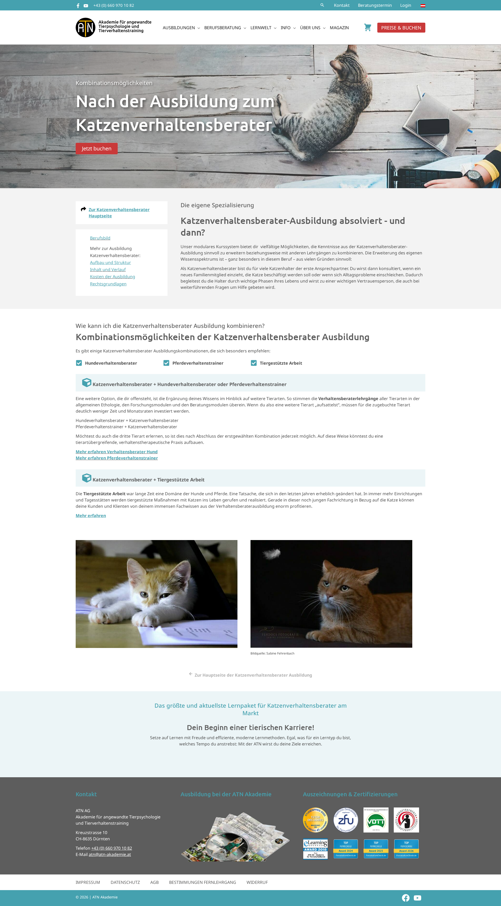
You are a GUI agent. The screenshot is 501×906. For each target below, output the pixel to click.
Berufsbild (100, 238)
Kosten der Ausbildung (112, 276)
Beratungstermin (375, 5)
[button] (322, 5)
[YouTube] (86, 5)
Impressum (88, 882)
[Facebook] (78, 5)
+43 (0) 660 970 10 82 (113, 5)
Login (405, 5)
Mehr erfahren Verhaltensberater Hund (117, 452)
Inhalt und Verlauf (108, 269)
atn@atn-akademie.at (110, 854)
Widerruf (257, 882)
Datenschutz (125, 882)
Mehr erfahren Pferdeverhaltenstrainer (117, 458)
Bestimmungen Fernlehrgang (202, 882)
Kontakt (342, 5)
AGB (154, 882)
